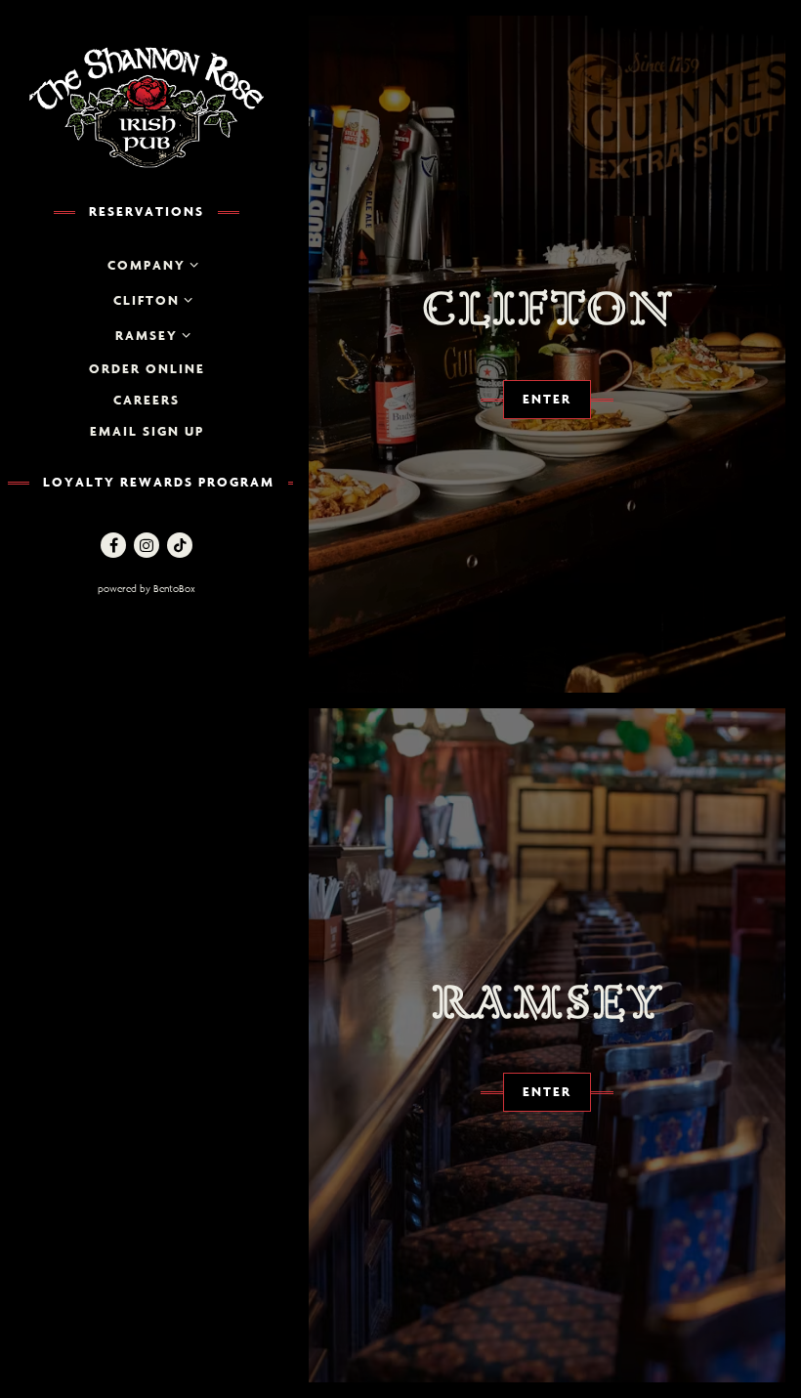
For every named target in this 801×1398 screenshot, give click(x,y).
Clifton (146, 300)
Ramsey (146, 335)
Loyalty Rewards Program (158, 481)
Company (146, 265)
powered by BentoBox (190, 588)
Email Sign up (147, 431)
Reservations (146, 211)
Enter (547, 398)
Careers (146, 399)
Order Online (147, 368)
